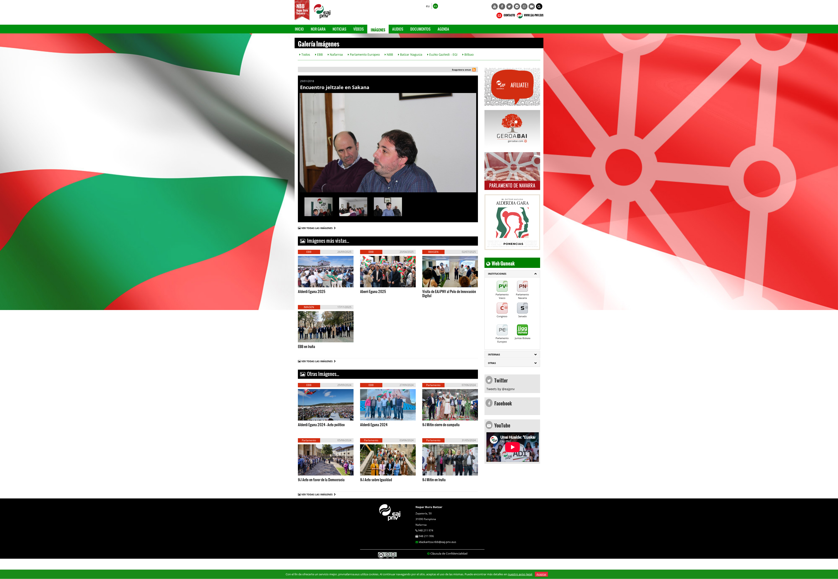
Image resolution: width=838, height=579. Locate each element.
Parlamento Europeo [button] (364, 54)
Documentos (420, 28)
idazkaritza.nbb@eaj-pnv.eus (437, 542)
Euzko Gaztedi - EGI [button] (442, 54)
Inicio (299, 28)
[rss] (474, 70)
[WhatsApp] (524, 6)
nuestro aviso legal (520, 574)
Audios (397, 28)
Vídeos (358, 28)
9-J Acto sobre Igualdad (376, 479)
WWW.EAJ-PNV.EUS (533, 14)
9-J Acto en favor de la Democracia (321, 479)
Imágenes (378, 29)
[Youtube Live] (532, 6)
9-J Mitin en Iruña (434, 479)
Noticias (339, 28)
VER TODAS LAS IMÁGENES (317, 228)
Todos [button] (305, 54)
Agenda (443, 28)
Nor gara (318, 28)
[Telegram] (517, 6)
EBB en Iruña (306, 346)
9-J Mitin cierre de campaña (441, 424)
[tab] (512, 273)
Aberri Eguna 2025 (373, 291)
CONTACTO (509, 14)
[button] (539, 6)
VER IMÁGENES (318, 283)
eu (428, 6)
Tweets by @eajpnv (500, 389)
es (435, 6)
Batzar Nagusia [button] (410, 54)
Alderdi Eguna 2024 (374, 424)
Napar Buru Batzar (429, 507)
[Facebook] (502, 6)
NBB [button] (389, 54)
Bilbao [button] (469, 54)
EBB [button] (319, 54)
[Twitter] (509, 6)
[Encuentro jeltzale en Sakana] (388, 142)
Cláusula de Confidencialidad (448, 553)
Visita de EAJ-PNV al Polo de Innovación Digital (449, 293)
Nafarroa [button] (336, 54)
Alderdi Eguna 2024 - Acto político (321, 424)
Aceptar (541, 574)
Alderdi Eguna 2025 (311, 291)
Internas (494, 354)
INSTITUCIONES (497, 273)
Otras (492, 363)
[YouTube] (494, 6)
